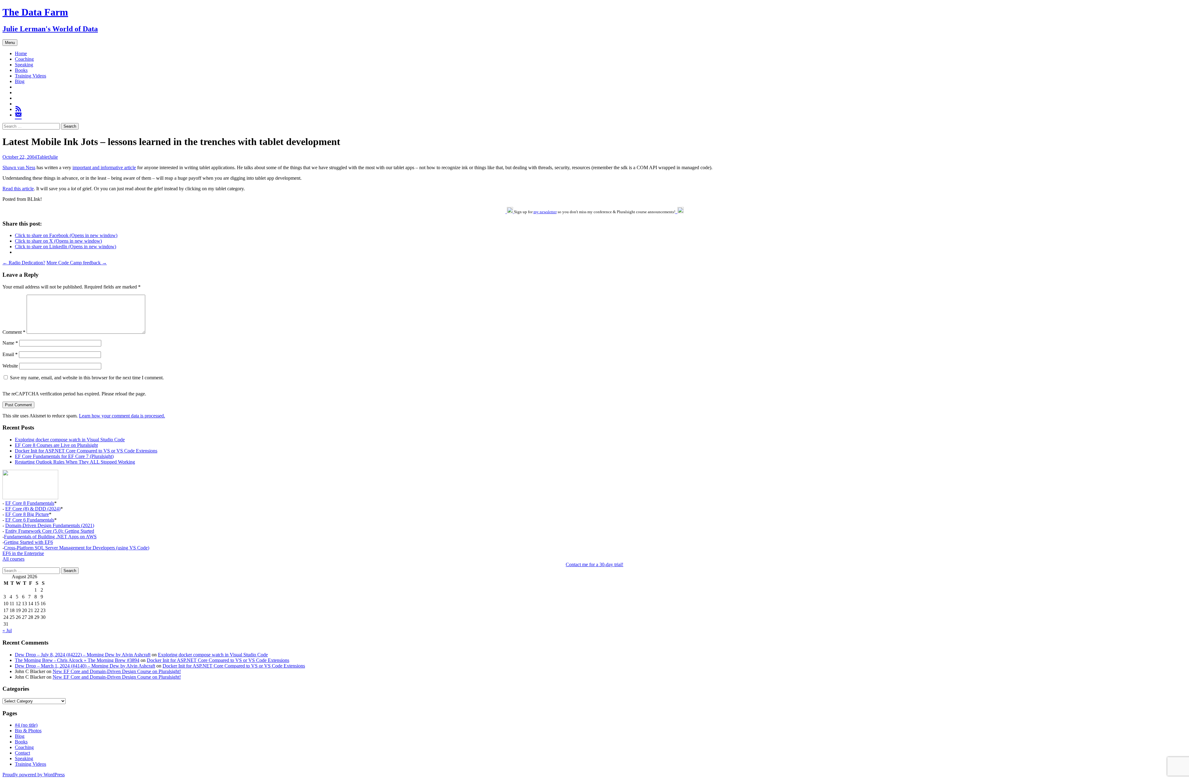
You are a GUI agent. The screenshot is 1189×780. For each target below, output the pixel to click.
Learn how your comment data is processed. (122, 415)
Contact (22, 753)
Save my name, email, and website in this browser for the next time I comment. (87, 377)
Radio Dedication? (23, 262)
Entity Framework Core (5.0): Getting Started (49, 531)
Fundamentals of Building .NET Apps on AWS (50, 536)
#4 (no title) (26, 725)
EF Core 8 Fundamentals (29, 503)
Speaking (24, 64)
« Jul (7, 630)
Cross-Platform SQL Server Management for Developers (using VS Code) (76, 547)
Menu (10, 42)
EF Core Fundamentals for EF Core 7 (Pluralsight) (64, 456)
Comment (13, 332)
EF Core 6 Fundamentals (29, 519)
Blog (19, 81)
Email (10, 354)
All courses (13, 559)
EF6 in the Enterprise (23, 553)
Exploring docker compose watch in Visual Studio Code (70, 439)
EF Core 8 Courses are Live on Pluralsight (56, 445)
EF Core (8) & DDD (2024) (32, 508)
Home (21, 53)
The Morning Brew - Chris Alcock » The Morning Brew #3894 (77, 660)
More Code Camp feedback (76, 262)
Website (10, 365)
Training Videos (30, 75)
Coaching (24, 59)
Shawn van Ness (18, 167)
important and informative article (104, 167)
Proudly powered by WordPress (33, 774)
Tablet (43, 157)
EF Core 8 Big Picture (27, 514)
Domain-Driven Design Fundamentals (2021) (49, 525)
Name (10, 343)
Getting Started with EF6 (28, 542)
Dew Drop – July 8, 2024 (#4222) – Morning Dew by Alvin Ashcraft (82, 654)
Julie (53, 157)
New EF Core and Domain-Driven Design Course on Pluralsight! (117, 671)
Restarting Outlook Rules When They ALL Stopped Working (75, 462)
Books (21, 70)
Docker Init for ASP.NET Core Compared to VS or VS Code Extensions (86, 450)
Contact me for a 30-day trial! (594, 564)
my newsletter (545, 211)
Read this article (18, 188)
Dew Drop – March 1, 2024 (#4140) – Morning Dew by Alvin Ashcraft (85, 665)
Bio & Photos (28, 730)
